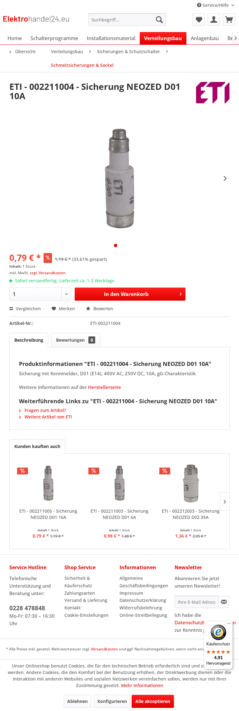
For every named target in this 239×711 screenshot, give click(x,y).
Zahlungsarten (79, 593)
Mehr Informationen (142, 685)
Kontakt (72, 608)
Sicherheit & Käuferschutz (78, 582)
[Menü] (229, 625)
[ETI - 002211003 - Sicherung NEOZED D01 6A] (120, 483)
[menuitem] (127, 19)
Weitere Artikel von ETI (47, 417)
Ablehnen (77, 701)
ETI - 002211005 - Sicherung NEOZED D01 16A (48, 514)
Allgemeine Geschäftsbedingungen (144, 582)
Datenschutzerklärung (143, 600)
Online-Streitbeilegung (143, 615)
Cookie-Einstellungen (86, 615)
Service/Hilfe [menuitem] (215, 5)
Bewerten (102, 309)
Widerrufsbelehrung (141, 608)
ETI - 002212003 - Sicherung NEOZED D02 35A (191, 514)
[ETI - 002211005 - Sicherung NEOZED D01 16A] (48, 483)
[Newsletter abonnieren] (223, 602)
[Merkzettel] (198, 19)
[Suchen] (159, 19)
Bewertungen (74, 340)
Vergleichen (28, 309)
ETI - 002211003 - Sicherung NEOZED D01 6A (119, 514)
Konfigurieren (112, 701)
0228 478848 (27, 608)
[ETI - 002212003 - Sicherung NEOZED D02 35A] (191, 483)
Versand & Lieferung (85, 600)
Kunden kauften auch (37, 446)
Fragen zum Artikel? (44, 410)
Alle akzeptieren (152, 701)
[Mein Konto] (214, 19)
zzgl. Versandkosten (48, 272)
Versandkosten (104, 649)
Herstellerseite (104, 387)
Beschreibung (28, 340)
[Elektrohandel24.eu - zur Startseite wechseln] (36, 21)
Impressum (131, 593)
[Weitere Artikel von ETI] (213, 93)
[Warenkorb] (229, 19)
